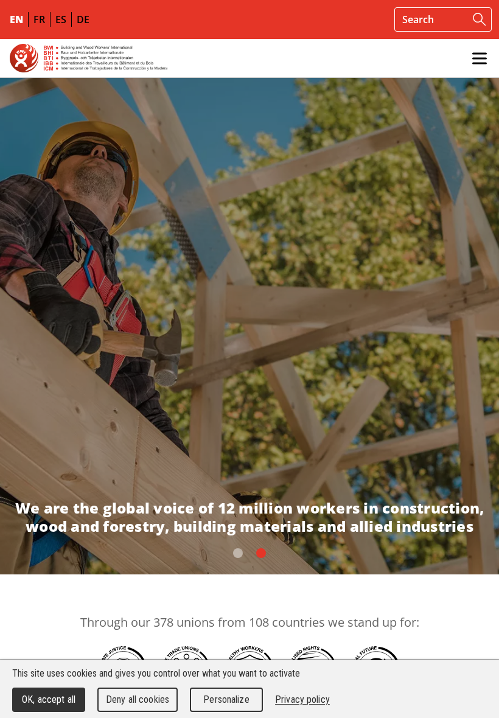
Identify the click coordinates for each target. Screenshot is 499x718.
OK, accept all (48, 699)
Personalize (226, 699)
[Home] (88, 58)
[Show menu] (479, 58)
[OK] (479, 19)
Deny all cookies (137, 699)
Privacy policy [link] (302, 699)
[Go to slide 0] (238, 553)
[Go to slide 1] (261, 553)
